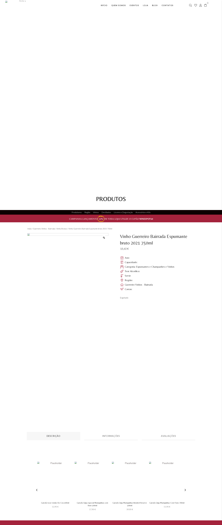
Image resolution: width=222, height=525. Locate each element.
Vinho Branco (61, 229)
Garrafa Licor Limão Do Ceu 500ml (55, 503)
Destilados (106, 212)
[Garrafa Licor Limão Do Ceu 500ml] (55, 481)
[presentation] (36, 490)
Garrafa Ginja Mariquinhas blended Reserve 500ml (130, 504)
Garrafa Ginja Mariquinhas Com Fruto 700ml (166, 503)
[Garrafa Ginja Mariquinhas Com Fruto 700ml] (167, 481)
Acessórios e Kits (143, 212)
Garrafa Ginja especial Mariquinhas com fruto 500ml (92, 504)
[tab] (53, 436)
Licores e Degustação (123, 212)
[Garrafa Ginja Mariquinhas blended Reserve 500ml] (129, 481)
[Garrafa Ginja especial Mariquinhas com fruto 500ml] (92, 481)
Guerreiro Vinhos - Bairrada (44, 229)
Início (29, 229)
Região (87, 212)
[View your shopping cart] (205, 5)
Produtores (77, 212)
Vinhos (96, 212)
